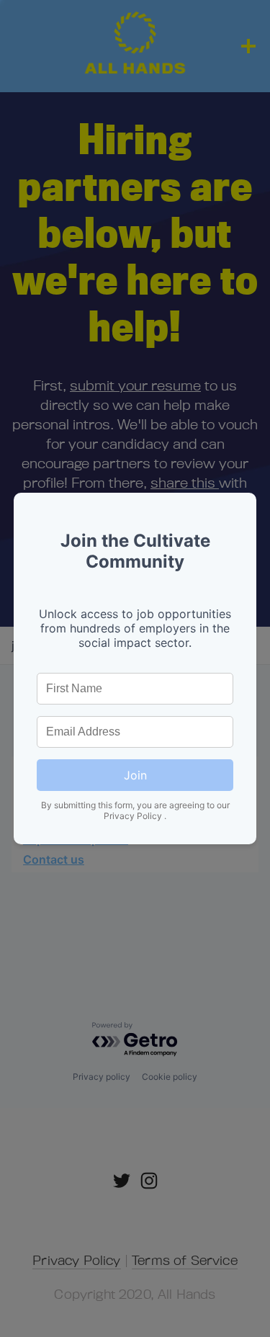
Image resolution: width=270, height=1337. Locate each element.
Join (135, 775)
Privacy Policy (134, 815)
